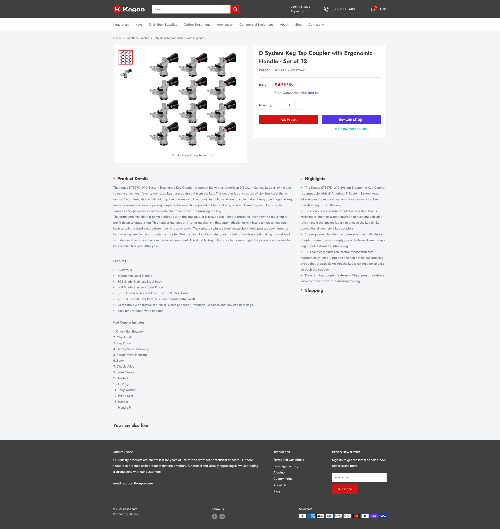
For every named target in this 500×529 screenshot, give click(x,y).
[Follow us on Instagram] (222, 516)
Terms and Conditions (288, 460)
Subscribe (345, 489)
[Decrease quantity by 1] (279, 105)
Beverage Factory (285, 466)
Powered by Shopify (125, 514)
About (284, 24)
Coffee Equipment (197, 24)
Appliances (225, 24)
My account (300, 11)
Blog (298, 24)
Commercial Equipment (256, 24)
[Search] (235, 9)
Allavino (279, 472)
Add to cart (288, 119)
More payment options (351, 129)
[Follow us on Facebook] (214, 516)
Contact (314, 24)
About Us (279, 485)
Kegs (139, 24)
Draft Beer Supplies (163, 24)
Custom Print (282, 479)
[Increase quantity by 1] (300, 105)
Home (117, 38)
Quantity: (265, 105)
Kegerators (121, 24)
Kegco (264, 70)
